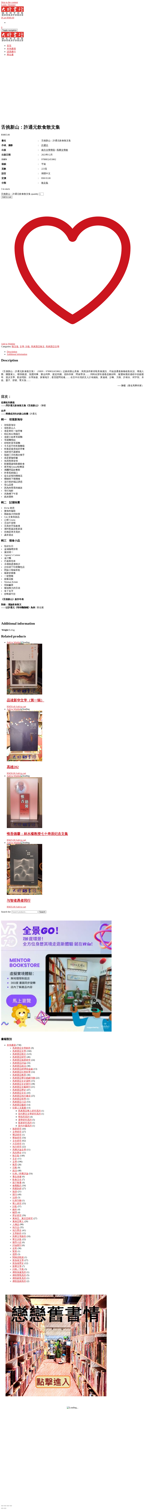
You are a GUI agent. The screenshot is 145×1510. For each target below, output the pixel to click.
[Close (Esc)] (11, 1505)
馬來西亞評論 (19, 1063)
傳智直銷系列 (19, 1281)
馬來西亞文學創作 (21, 1048)
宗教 (14, 1167)
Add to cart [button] (21, 706)
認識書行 (11, 51)
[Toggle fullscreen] (5, 1505)
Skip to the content (9, 2)
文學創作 (17, 1233)
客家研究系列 (25, 1123)
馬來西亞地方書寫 (21, 1096)
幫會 (14, 1251)
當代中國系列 (25, 1126)
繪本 (14, 1209)
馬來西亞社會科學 (21, 1072)
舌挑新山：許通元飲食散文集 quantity (19, 194)
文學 (22, 346)
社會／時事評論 (20, 1173)
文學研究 (17, 1132)
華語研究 (17, 1134)
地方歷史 (17, 1230)
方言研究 (17, 1143)
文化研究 (17, 1140)
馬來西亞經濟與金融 (22, 1069)
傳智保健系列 (19, 1272)
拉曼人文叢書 (19, 1108)
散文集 (15, 346)
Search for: (6, 912)
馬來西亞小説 (19, 1102)
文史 (14, 1158)
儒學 (14, 1254)
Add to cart (6, 197)
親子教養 (17, 1182)
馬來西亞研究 (19, 1057)
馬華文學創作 (19, 1236)
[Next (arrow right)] (5, 1508)
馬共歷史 (17, 1152)
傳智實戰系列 (19, 1275)
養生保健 (17, 1176)
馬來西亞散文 (38, 346)
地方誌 (15, 1227)
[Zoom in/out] (2, 1505)
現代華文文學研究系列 (29, 1114)
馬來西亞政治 (19, 1066)
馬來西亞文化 (19, 1093)
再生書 (10, 54)
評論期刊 (17, 1245)
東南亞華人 (18, 1221)
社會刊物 (17, 1200)
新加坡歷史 (18, 1263)
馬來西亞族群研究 (21, 1060)
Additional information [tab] (17, 354)
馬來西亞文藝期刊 (21, 1087)
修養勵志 (17, 1185)
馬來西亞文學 (52, 346)
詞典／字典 (18, 1269)
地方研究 (17, 1146)
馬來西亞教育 (19, 1075)
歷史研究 (17, 1215)
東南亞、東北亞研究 (22, 1218)
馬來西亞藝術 (19, 1105)
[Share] (8, 1505)
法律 (14, 1197)
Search (42, 912)
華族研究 (17, 1137)
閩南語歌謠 (18, 1257)
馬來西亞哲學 (19, 1099)
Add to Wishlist (14, 642)
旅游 (14, 1191)
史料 (14, 1248)
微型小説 (17, 1242)
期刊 (14, 1194)
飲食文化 (17, 1179)
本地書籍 (11, 48)
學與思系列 (23, 1117)
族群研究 (17, 1129)
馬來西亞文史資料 (21, 1081)
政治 (14, 1170)
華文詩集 (17, 1239)
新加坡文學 (18, 1260)
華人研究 (17, 1203)
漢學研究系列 (25, 1120)
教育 (14, 1164)
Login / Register (8, 5)
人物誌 (15, 1224)
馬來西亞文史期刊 (21, 1084)
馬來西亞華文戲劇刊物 (23, 1078)
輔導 (14, 1212)
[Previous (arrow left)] (2, 1508)
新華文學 (17, 1266)
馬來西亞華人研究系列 (29, 1111)
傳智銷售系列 (19, 1278)
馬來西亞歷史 (19, 1090)
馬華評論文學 (19, 1149)
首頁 (9, 45)
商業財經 (17, 1188)
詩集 (27, 346)
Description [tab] (12, 351)
